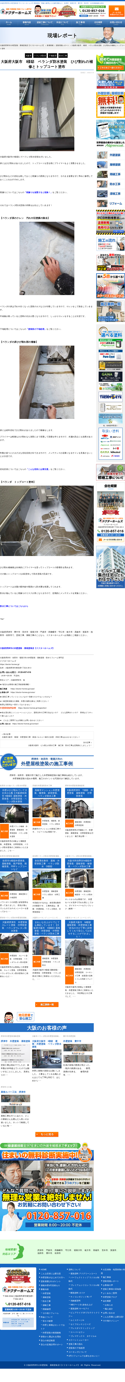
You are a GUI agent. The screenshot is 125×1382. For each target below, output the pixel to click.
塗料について (75, 1269)
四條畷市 (59, 1250)
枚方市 (88, 1250)
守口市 (68, 1250)
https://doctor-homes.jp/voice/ (23, 692)
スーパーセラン (78, 1332)
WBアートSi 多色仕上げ (82, 1304)
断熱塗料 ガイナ (78, 1292)
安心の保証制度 (48, 1340)
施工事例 (80, 23)
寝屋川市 (78, 1250)
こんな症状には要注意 (51, 1273)
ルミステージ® (77, 1320)
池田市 (40, 1253)
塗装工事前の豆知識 (112, 1289)
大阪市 (29, 55)
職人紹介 (109, 1308)
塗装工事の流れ (45, 23)
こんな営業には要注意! (113, 1316)
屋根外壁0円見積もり (50, 1285)
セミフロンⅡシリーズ (81, 1324)
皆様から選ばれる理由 (51, 1336)
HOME (9, 23)
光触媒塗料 (76, 1300)
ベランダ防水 (40, 55)
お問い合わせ (116, 23)
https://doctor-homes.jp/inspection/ (32, 708)
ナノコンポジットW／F (81, 1296)
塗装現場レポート (111, 1281)
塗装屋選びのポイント (51, 1281)
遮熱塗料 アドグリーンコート (84, 1273)
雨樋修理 (47, 1309)
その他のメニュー (111, 1320)
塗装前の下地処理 (77, 1347)
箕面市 (113, 1250)
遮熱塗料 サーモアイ (80, 1308)
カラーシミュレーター (79, 1340)
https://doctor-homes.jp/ (10, 664)
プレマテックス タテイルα (83, 1336)
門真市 (49, 1250)
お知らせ (109, 1304)
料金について (62, 23)
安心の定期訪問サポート (52, 1344)
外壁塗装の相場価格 (52, 1332)
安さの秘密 (48, 1320)
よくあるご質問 (110, 1293)
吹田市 (58, 1253)
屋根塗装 (47, 1297)
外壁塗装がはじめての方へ (53, 1277)
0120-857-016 (24, 672)
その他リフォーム (51, 1313)
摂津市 (40, 1250)
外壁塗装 (47, 1293)
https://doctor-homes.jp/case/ (23, 688)
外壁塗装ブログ (110, 1297)
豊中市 (49, 1253)
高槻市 (96, 1250)
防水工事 (63, 55)
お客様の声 (108, 1285)
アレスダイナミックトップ (83, 1328)
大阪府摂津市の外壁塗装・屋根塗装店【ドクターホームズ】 (52, 1365)
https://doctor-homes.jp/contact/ (25, 723)
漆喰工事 (47, 1305)
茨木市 (105, 1250)
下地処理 (52, 55)
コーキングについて (78, 1351)
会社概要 (98, 23)
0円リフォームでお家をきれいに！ (84, 1355)
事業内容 (27, 23)
